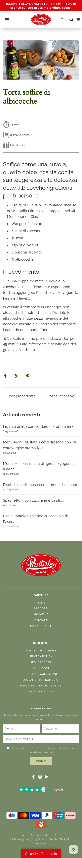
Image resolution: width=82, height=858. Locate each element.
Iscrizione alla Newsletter (41, 685)
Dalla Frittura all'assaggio (40, 211)
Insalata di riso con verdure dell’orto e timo (38, 426)
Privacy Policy (41, 656)
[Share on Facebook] (5, 376)
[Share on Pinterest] (28, 376)
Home (41, 602)
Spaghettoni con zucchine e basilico (33, 500)
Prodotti (41, 608)
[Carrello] (76, 20)
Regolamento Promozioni (41, 679)
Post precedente (22, 396)
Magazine (41, 614)
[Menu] (7, 20)
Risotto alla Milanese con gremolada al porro (40, 485)
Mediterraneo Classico (26, 216)
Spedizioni (41, 668)
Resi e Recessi (41, 662)
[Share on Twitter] (16, 376)
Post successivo (60, 396)
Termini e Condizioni (41, 673)
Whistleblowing (41, 691)
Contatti (41, 620)
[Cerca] (70, 20)
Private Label (41, 626)
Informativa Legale (41, 650)
